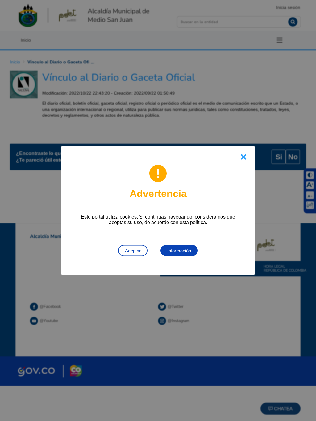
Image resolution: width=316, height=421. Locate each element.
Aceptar (133, 250)
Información (179, 250)
